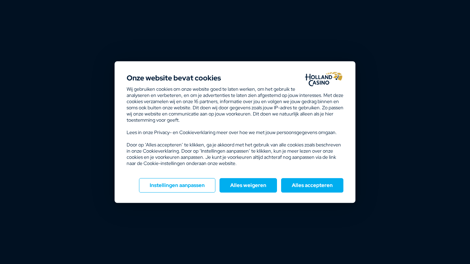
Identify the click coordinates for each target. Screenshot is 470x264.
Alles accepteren (312, 185)
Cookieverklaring (197, 132)
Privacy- (163, 132)
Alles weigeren (248, 185)
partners (205, 101)
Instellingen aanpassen (177, 185)
